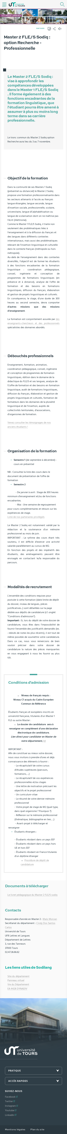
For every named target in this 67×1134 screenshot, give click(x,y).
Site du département (18, 976)
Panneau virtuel (15, 980)
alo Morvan (51, 919)
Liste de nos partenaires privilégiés (26, 517)
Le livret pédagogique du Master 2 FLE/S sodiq (32, 895)
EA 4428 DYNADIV (17, 988)
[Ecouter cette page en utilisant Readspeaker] (60, 29)
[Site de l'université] (18, 1052)
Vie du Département (18, 984)
